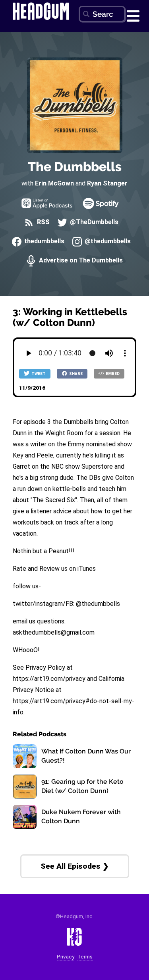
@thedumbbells (107, 241)
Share (75, 373)
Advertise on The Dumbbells (79, 260)
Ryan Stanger (107, 183)
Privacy (65, 957)
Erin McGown (54, 183)
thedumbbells (43, 241)
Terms (85, 957)
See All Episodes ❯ (75, 866)
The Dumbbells (75, 166)
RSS (42, 222)
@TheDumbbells (93, 222)
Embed (112, 373)
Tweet (38, 373)
